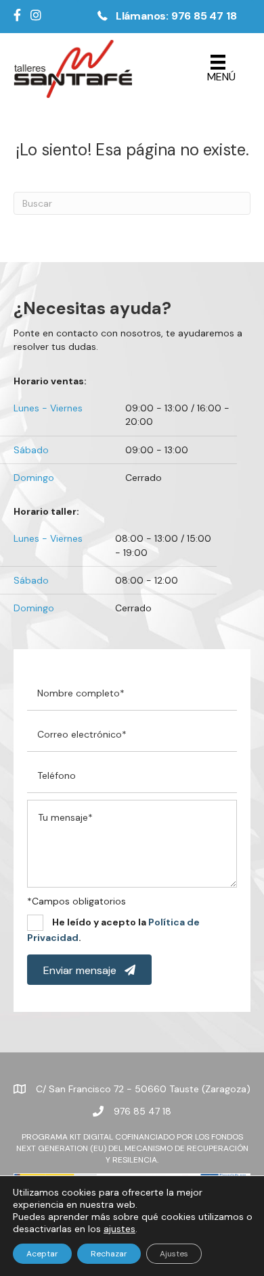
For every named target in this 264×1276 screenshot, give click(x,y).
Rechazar (109, 1253)
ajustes (119, 1229)
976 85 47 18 (142, 1111)
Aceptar (42, 1253)
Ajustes (174, 1253)
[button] (165, 16)
